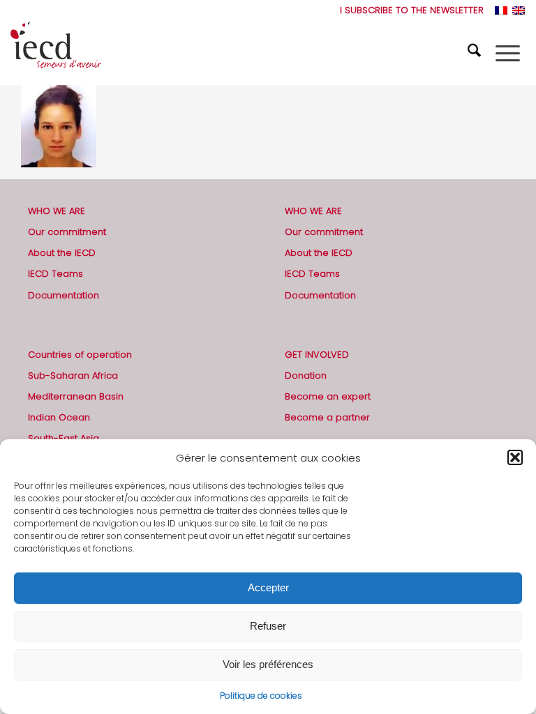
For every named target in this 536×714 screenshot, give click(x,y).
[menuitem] (408, 10)
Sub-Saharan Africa (73, 375)
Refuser (268, 626)
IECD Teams (55, 273)
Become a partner (327, 417)
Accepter (268, 587)
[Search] (476, 53)
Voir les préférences (268, 664)
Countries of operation (80, 354)
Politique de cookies (261, 695)
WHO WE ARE (56, 211)
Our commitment (67, 231)
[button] (515, 457)
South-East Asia (63, 438)
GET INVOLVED (317, 354)
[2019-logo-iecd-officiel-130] (55, 53)
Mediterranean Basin (76, 396)
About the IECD (62, 252)
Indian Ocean (59, 417)
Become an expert (328, 396)
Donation (306, 375)
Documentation (63, 295)
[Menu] (508, 53)
